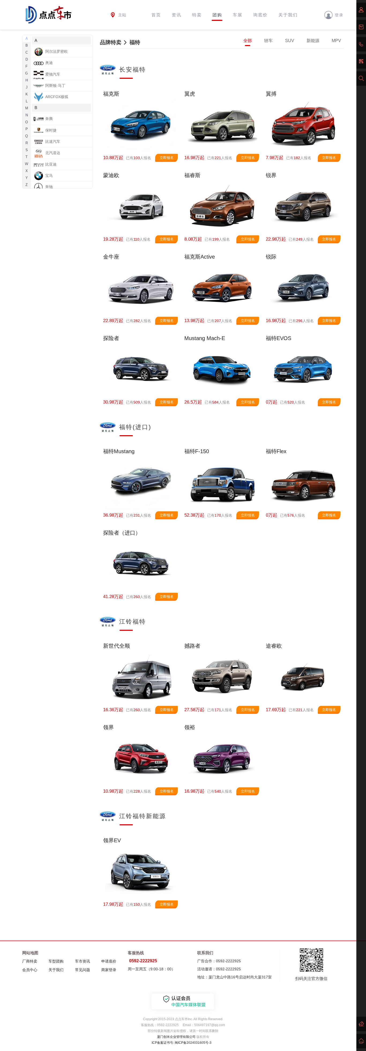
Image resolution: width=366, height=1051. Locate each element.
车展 (237, 15)
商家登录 (108, 970)
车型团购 (56, 961)
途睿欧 (274, 646)
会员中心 (29, 970)
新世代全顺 (116, 646)
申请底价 (108, 961)
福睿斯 (192, 175)
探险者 (111, 338)
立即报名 (167, 158)
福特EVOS (278, 338)
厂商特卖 (29, 961)
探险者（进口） (122, 533)
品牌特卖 (110, 42)
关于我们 (288, 15)
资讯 (176, 15)
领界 (108, 727)
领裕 (189, 727)
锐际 (271, 257)
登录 (339, 15)
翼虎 (189, 94)
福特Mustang (119, 451)
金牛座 (111, 257)
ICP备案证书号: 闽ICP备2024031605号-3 (181, 1043)
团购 (217, 15)
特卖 (197, 15)
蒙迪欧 (111, 175)
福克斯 (111, 94)
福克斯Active (199, 257)
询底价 (260, 15)
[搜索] (361, 78)
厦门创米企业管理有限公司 (176, 1037)
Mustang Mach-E (204, 338)
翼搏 (271, 94)
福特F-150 (196, 451)
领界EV (112, 840)
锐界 (271, 175)
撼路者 (192, 646)
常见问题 (82, 970)
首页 (156, 15)
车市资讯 (82, 961)
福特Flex (276, 451)
